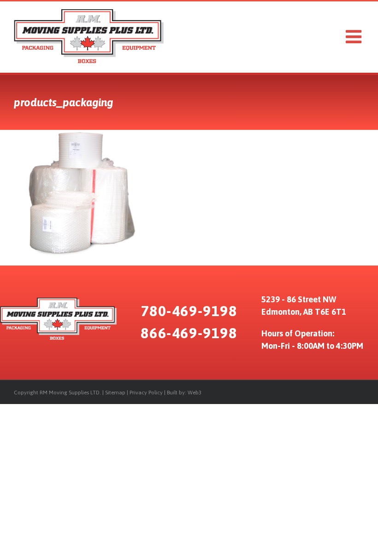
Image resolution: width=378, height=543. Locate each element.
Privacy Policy (146, 392)
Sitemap (115, 392)
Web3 (194, 392)
